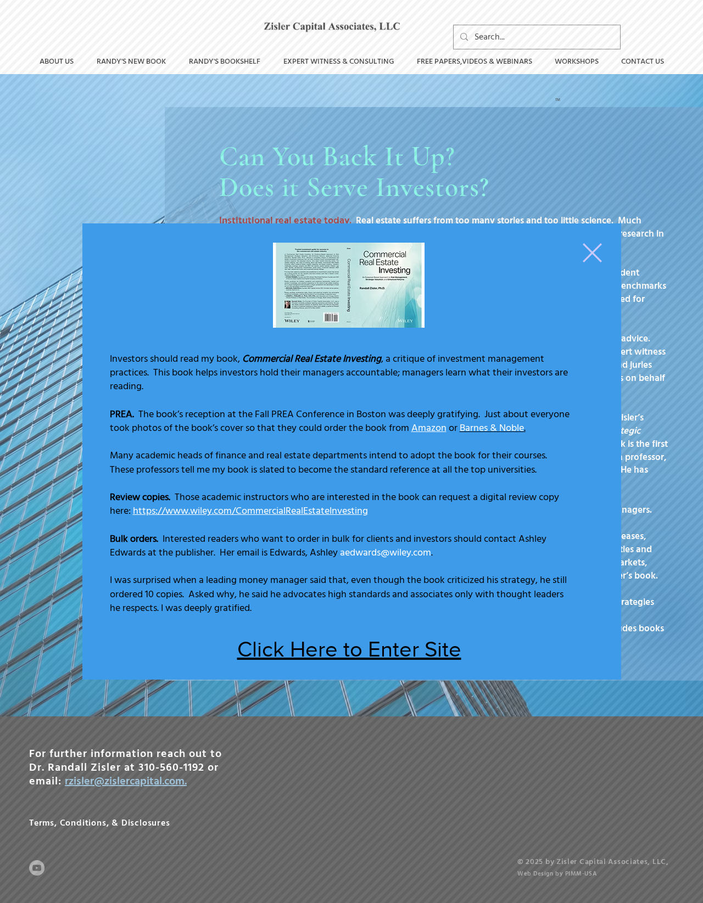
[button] (592, 253)
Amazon (429, 428)
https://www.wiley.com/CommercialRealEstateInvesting (250, 511)
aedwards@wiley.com (385, 552)
